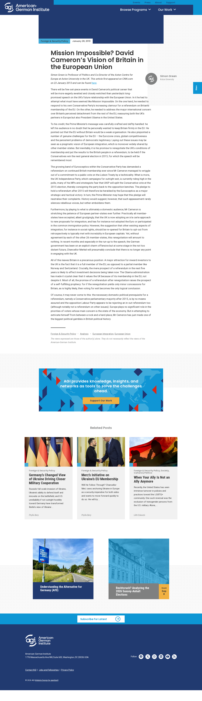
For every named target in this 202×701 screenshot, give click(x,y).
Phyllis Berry (34, 515)
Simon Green (168, 76)
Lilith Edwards (139, 515)
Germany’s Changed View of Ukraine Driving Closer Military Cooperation (47, 479)
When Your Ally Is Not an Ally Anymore (152, 479)
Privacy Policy (67, 670)
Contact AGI (30, 670)
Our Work (165, 10)
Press (148, 2)
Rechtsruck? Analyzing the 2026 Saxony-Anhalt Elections (132, 591)
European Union (122, 334)
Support (170, 2)
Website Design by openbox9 (46, 680)
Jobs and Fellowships (49, 670)
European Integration (103, 334)
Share (196, 87)
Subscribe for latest (93, 619)
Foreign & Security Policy (54, 41)
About (158, 2)
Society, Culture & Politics (135, 465)
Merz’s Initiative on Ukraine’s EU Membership (99, 477)
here (94, 82)
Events (136, 2)
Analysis (84, 334)
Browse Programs (134, 10)
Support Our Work (101, 400)
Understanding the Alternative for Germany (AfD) (61, 588)
